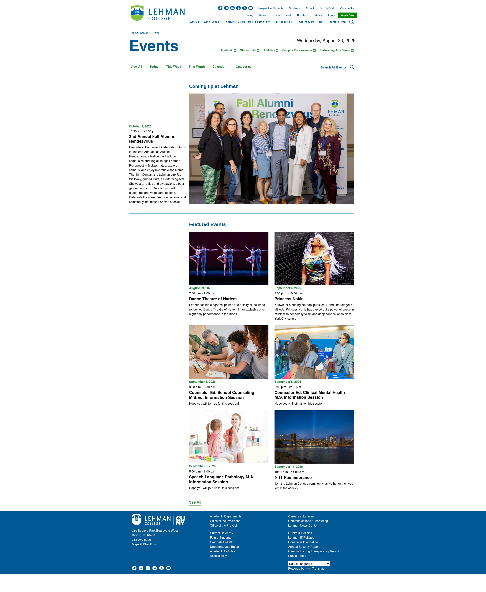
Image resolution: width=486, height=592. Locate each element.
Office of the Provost (223, 525)
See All (195, 502)
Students (294, 8)
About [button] (195, 22)
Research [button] (337, 22)
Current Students (221, 533)
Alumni (310, 8)
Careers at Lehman (301, 516)
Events (276, 15)
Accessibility (218, 555)
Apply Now (347, 15)
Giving (249, 15)
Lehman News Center (303, 525)
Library (318, 15)
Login (331, 15)
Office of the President (225, 521)
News (262, 15)
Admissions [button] (235, 22)
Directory (302, 15)
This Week (173, 66)
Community (348, 8)
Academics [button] (213, 22)
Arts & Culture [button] (312, 22)
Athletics (270, 50)
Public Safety (297, 555)
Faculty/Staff (327, 8)
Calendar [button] (219, 66)
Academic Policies (222, 551)
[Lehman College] (158, 15)
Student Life (248, 50)
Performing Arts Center (335, 50)
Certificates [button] (259, 22)
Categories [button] (244, 66)
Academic (227, 50)
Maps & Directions (144, 544)
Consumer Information (303, 542)
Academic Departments (225, 516)
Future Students (220, 537)
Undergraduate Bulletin (225, 546)
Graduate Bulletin (222, 542)
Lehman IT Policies (301, 537)
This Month (197, 66)
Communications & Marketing (308, 521)
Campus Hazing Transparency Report (313, 551)
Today (154, 66)
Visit (288, 15)
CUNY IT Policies (300, 533)
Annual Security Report (304, 546)
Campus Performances (297, 50)
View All (136, 66)
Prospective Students (269, 8)
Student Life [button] (284, 22)
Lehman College (139, 33)
